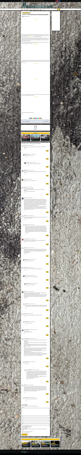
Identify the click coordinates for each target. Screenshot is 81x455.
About (24, 9)
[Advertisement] (56, 21)
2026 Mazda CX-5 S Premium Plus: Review (45, 445)
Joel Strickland (35, 138)
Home (22, 9)
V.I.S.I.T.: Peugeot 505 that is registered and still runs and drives (45, 137)
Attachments (23, 426)
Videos (41, 9)
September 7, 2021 (24, 139)
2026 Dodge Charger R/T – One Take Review (25, 445)
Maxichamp (26, 321)
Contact (30, 9)
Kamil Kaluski (44, 138)
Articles (27, 9)
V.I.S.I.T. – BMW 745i (45, 121)
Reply (47, 175)
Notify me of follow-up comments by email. (27, 431)
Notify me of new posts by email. (26, 432)
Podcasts (37, 9)
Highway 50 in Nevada (31, 36)
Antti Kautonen (25, 138)
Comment (23, 407)
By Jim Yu (25, 16)
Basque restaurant (35, 43)
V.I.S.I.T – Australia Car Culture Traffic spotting (35, 137)
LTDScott (27, 162)
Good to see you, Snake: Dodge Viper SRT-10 (25, 137)
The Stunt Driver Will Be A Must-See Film (54, 445)
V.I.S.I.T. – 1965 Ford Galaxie (26, 121)
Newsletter (33, 9)
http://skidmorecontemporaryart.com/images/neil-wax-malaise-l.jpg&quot (35, 189)
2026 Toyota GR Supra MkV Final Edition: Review (35, 445)
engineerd (26, 275)
